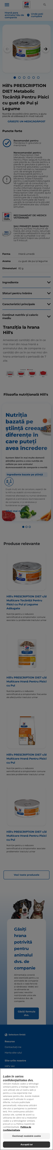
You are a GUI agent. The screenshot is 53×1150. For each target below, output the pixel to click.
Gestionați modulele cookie (26, 1136)
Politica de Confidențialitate (17, 1128)
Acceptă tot (26, 1144)
